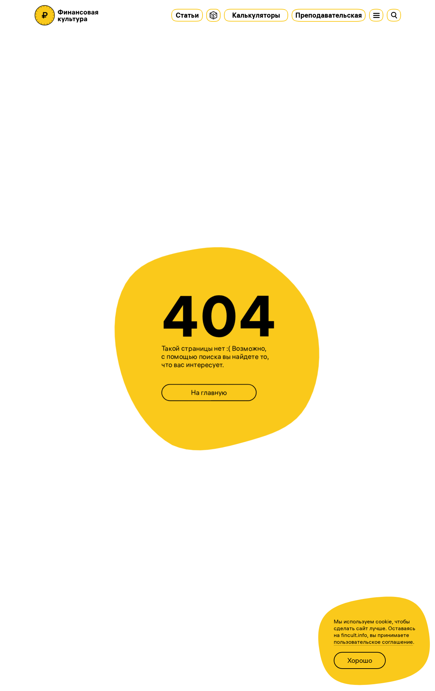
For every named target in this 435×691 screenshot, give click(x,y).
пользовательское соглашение (373, 641)
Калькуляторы (256, 15)
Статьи (187, 15)
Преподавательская (328, 15)
